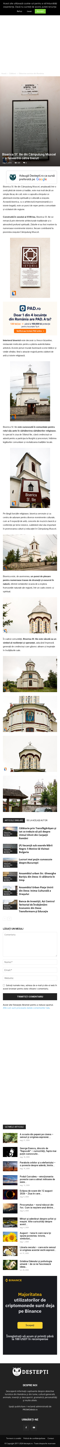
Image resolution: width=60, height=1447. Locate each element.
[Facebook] (26, 1428)
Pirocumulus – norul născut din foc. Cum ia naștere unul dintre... (37, 1206)
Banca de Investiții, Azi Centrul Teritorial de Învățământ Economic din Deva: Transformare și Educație (37, 906)
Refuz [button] (19, 11)
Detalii (29, 11)
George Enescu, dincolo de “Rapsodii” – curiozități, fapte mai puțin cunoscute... (38, 1151)
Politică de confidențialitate (34, 1438)
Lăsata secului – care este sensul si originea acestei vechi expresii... (38, 1248)
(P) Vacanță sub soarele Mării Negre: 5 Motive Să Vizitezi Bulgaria (36, 849)
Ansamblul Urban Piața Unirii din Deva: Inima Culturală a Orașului (36, 891)
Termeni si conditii (13, 1438)
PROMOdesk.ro (30, 1409)
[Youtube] (34, 1428)
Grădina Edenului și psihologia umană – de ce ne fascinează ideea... (36, 1264)
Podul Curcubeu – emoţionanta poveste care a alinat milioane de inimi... (37, 1179)
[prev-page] (5, 919)
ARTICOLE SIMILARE (14, 820)
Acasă (3, 73)
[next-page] (9, 919)
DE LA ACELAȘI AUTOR (37, 820)
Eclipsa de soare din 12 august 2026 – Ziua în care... (36, 1192)
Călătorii (12, 73)
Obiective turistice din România (31, 73)
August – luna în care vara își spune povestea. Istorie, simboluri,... (35, 1236)
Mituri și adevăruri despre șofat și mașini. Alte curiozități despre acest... (38, 1221)
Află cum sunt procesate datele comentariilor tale (26, 1008)
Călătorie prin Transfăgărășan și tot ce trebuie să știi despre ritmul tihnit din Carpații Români (37, 833)
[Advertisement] (30, 39)
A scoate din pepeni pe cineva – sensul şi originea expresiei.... (36, 1135)
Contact (51, 1438)
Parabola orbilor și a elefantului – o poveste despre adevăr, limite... (37, 1164)
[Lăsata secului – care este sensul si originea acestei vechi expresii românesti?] (10, 1251)
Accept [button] (40, 11)
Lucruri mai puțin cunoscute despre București (35, 861)
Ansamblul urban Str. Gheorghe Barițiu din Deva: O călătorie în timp (37, 877)
